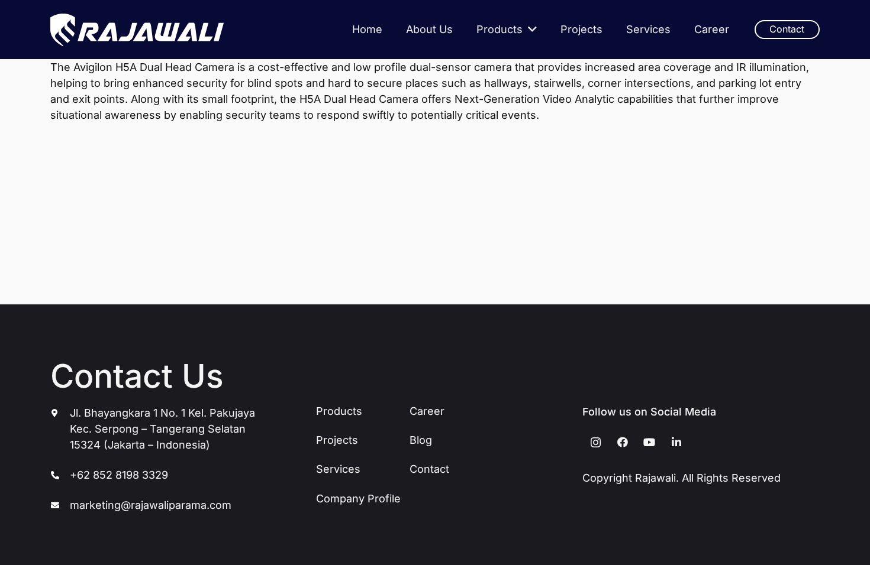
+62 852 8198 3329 (119, 475)
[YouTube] (649, 442)
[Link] (137, 30)
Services (338, 469)
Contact (429, 469)
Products (339, 411)
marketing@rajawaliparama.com (150, 505)
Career (427, 411)
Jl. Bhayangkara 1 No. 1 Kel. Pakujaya (162, 413)
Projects (337, 440)
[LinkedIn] (676, 442)
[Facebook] (622, 442)
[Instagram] (595, 442)
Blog (421, 440)
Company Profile (358, 498)
